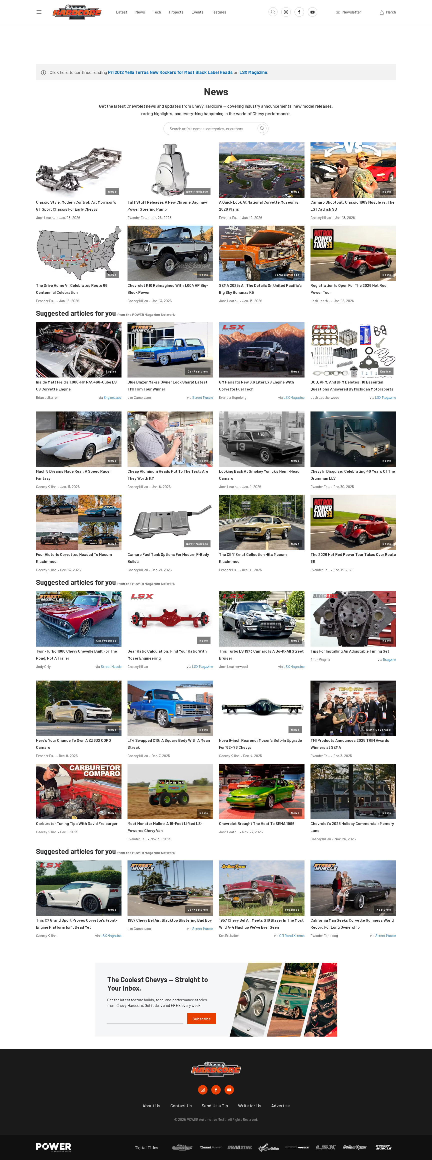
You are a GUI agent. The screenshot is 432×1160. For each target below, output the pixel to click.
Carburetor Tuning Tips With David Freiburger (77, 823)
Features (219, 11)
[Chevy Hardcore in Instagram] (203, 1090)
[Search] (262, 128)
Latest (121, 11)
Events (198, 11)
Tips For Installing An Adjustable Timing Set (349, 651)
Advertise (280, 1105)
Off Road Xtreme (291, 935)
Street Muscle (202, 397)
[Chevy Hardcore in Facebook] (216, 1090)
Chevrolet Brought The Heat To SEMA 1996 (256, 823)
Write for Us (249, 1105)
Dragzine (389, 659)
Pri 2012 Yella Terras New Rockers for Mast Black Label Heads (170, 72)
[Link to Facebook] (299, 12)
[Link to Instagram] (286, 12)
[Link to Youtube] (312, 12)
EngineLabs (113, 397)
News (140, 11)
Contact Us (181, 1105)
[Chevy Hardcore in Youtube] (229, 1090)
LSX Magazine (253, 72)
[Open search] (273, 11)
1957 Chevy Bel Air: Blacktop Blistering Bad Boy (170, 920)
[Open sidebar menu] (39, 12)
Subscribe (201, 1018)
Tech (157, 11)
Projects (176, 11)
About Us (151, 1105)
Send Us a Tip (215, 1105)
